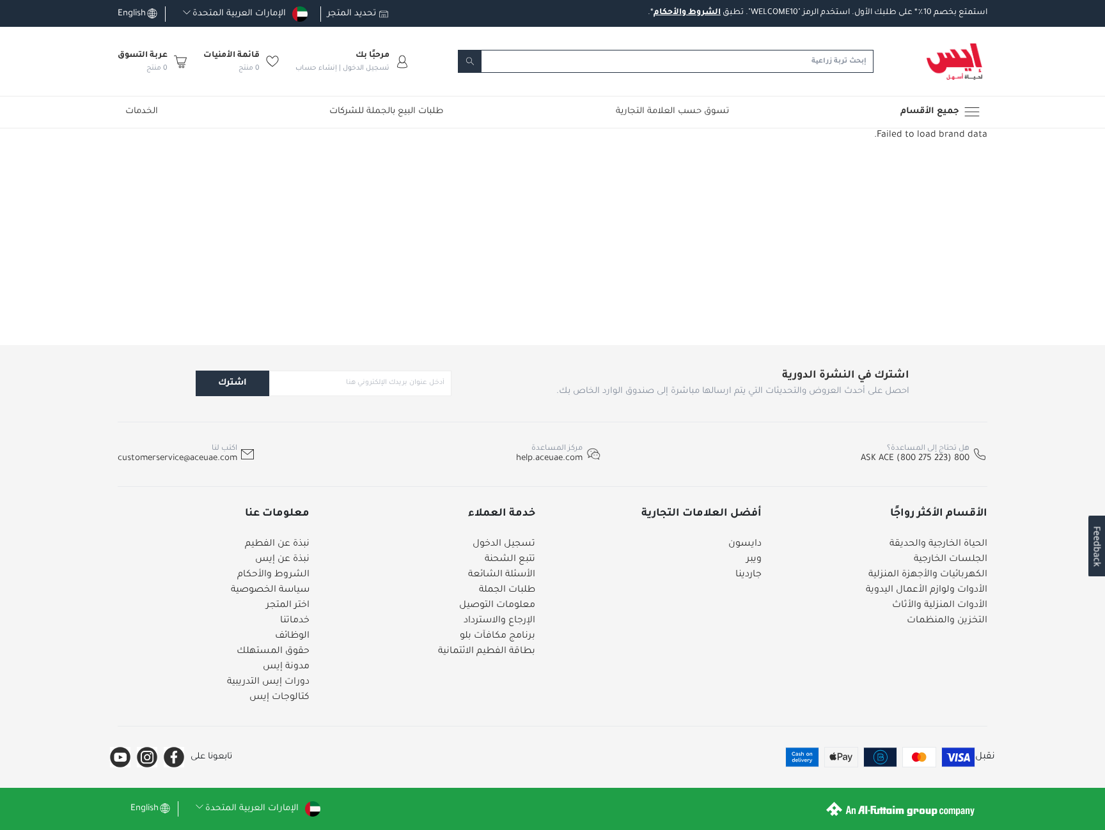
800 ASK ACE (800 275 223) (915, 458)
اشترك (232, 383)
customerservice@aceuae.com (177, 458)
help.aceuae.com (549, 458)
